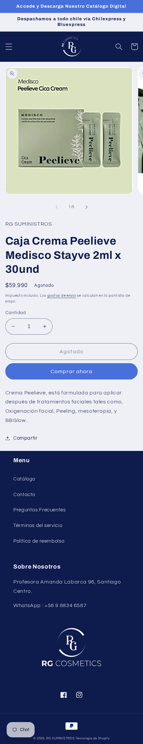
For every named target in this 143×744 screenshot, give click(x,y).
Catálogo (24, 479)
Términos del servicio (37, 525)
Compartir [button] (25, 438)
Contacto (24, 494)
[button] (8, 46)
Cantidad (15, 312)
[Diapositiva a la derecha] (86, 207)
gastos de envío (61, 295)
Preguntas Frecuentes (39, 509)
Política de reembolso (38, 541)
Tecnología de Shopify (92, 738)
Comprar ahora (72, 371)
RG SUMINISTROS (60, 738)
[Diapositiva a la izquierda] (56, 207)
